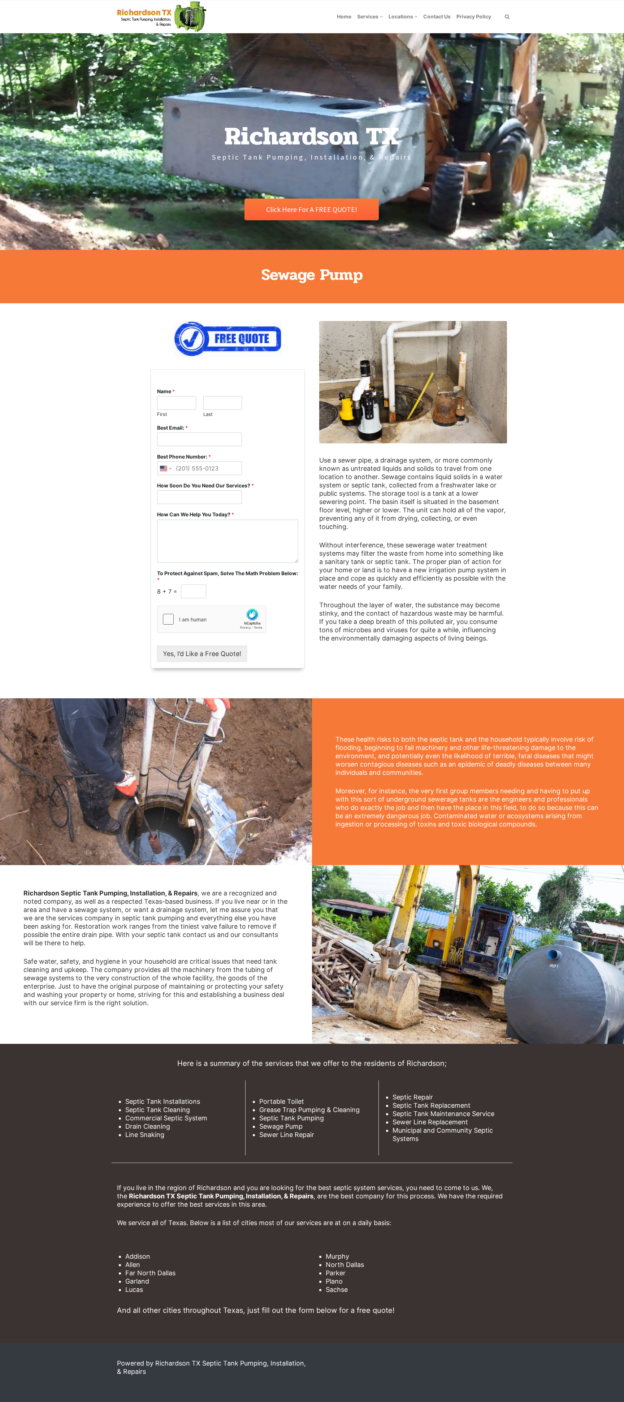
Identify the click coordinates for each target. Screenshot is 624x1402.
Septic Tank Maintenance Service (443, 1113)
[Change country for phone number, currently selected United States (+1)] (165, 468)
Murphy (337, 1256)
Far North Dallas (150, 1273)
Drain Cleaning (147, 1126)
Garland (137, 1281)
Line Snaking (144, 1134)
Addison (137, 1256)
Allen (132, 1264)
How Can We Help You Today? (195, 514)
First (162, 414)
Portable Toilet (281, 1101)
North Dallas (345, 1264)
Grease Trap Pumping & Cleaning (309, 1110)
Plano (334, 1281)
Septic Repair (413, 1097)
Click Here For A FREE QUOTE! (311, 209)
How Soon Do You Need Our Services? (205, 485)
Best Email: (172, 428)
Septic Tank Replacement (432, 1105)
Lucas (134, 1289)
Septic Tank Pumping (291, 1118)
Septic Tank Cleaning (157, 1110)
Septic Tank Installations (162, 1101)
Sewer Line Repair (286, 1134)
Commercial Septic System (166, 1118)
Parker (336, 1273)
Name (166, 391)
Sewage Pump (281, 1126)
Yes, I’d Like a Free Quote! (202, 653)
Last (208, 414)
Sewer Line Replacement (430, 1122)
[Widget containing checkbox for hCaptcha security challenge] (211, 619)
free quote (375, 1310)
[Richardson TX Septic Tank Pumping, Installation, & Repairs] (161, 16)
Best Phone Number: (184, 456)
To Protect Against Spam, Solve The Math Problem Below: (227, 576)
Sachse (337, 1289)
